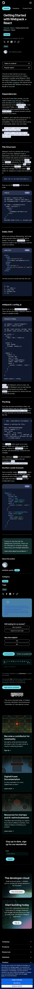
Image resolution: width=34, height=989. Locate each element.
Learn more (8, 788)
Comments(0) (8, 654)
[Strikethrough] (9, 661)
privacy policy (15, 967)
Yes (17, 641)
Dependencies (9, 94)
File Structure (9, 147)
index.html (7, 231)
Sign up (17, 923)
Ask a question (17, 627)
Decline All (17, 983)
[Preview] (28, 662)
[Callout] (28, 661)
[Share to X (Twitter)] (4, 42)
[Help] (29, 662)
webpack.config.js (11, 304)
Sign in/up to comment (11, 687)
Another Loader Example (13, 468)
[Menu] (30, 2)
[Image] (13, 661)
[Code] (6, 662)
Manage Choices (17, 986)
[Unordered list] (22, 661)
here (12, 481)
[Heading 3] (20, 661)
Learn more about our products (15, 551)
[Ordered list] (24, 661)
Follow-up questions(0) (24, 654)
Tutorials (6, 8)
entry (27, 151)
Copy (27, 192)
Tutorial (7, 34)
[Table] (4, 662)
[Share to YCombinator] (15, 42)
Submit (10, 859)
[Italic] (6, 661)
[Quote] (26, 661)
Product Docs (27, 8)
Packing (6, 401)
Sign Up (6, 750)
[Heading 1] (17, 661)
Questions (16, 8)
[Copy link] (18, 42)
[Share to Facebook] (8, 42)
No (17, 644)
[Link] (11, 661)
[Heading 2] (19, 661)
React (12, 28)
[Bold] (4, 661)
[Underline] (8, 661)
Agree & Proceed (17, 980)
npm (19, 101)
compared (15, 82)
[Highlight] (15, 661)
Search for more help (17, 630)
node (13, 101)
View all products (17, 892)
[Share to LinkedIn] (11, 42)
